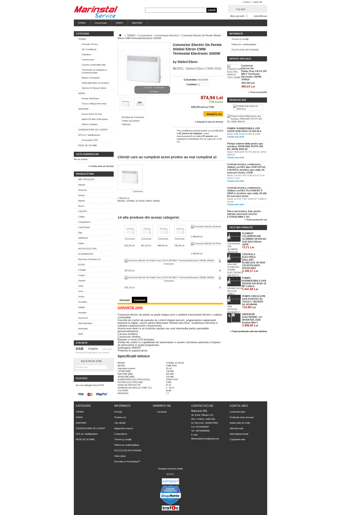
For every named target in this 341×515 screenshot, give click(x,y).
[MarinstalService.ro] (96, 12)
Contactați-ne (120, 434)
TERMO (82, 23)
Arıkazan (82, 190)
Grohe (81, 296)
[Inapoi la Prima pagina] (120, 35)
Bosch (81, 206)
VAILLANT (107, 349)
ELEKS (81, 264)
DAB (79, 349)
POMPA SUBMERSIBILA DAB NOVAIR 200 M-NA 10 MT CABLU (254, 284)
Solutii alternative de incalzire (95, 83)
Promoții (118, 412)
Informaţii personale (239, 434)
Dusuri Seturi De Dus (92, 114)
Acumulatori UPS (90, 140)
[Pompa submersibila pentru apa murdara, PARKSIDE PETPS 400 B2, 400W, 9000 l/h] (245, 118)
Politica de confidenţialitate (243, 44)
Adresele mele (236, 428)
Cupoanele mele (237, 439)
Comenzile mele (237, 412)
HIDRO (119, 23)
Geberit (81, 280)
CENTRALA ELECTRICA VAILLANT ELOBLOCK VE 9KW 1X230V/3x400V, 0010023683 (253, 262)
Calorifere (86, 54)
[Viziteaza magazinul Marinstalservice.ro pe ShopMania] (170, 504)
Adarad (81, 185)
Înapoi (118, 232)
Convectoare (101, 23)
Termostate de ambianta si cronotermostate (94, 71)
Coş (240, 9)
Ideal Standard (85, 323)
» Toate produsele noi (256, 219)
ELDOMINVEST (86, 254)
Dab (80, 232)
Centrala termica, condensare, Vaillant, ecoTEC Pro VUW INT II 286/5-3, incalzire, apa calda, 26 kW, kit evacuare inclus (247, 192)
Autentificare (260, 16)
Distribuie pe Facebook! (133, 117)
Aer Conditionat (89, 49)
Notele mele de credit (240, 423)
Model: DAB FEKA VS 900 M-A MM (243, 134)
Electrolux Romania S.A (89, 259)
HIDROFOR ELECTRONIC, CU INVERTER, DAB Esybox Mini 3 (252, 320)
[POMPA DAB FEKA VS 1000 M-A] (248, 107)
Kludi (80, 334)
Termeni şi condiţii (239, 39)
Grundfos (82, 302)
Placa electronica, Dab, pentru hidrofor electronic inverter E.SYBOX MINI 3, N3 (244, 214)
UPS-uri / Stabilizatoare (89, 135)
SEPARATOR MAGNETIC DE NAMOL (93, 353)
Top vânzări (120, 423)
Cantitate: (192, 84)
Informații (125, 300)
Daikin (81, 243)
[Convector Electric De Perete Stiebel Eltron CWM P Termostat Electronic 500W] (130, 231)
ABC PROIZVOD (86, 179)
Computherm (84, 222)
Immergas (83, 328)
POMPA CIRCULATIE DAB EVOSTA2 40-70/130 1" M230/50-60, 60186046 (253, 302)
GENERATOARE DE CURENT (93, 129)
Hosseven (83, 318)
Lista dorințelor (87, 154)
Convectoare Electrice (167, 35)
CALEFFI (82, 211)
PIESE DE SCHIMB (87, 145)
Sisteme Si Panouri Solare (94, 88)
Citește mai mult (235, 137)
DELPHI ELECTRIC (87, 248)
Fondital (82, 270)
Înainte (222, 232)
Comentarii (139, 300)
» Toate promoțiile (257, 92)
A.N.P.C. (171, 474)
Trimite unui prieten (131, 121)
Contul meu (239, 405)
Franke (81, 275)
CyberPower (84, 227)
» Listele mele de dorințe (101, 166)
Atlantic (81, 200)
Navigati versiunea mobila (170, 468)
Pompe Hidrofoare (90, 98)
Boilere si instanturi (91, 78)
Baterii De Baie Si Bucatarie (95, 119)
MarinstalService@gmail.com (205, 438)
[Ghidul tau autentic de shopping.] (170, 483)
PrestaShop (132, 461)
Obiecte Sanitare (90, 124)
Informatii (236, 33)
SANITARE (137, 23)
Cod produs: (191, 79)
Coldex (81, 216)
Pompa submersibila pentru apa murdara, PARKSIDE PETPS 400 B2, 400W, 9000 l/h (245, 146)
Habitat (81, 307)
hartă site (257, 2)
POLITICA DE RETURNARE (245, 50)
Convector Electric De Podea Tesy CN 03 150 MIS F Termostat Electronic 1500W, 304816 (254, 72)
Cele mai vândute (241, 227)
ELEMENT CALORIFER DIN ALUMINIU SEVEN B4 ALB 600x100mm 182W (254, 240)
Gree (80, 291)
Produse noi (237, 100)
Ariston (81, 195)
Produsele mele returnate (242, 417)
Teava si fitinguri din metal (94, 103)
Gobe (80, 286)
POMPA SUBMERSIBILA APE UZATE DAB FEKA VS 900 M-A (244, 130)
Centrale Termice (90, 44)
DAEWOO (83, 238)
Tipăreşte (126, 124)
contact (246, 2)
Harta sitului (120, 456)
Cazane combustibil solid (93, 65)
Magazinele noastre (123, 428)
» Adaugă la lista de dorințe (209, 122)
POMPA (93, 348)
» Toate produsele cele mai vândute (248, 331)
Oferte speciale (240, 58)
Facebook (162, 412)
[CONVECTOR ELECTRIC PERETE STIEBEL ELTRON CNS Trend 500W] (125, 109)
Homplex (82, 312)
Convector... (138, 191)
